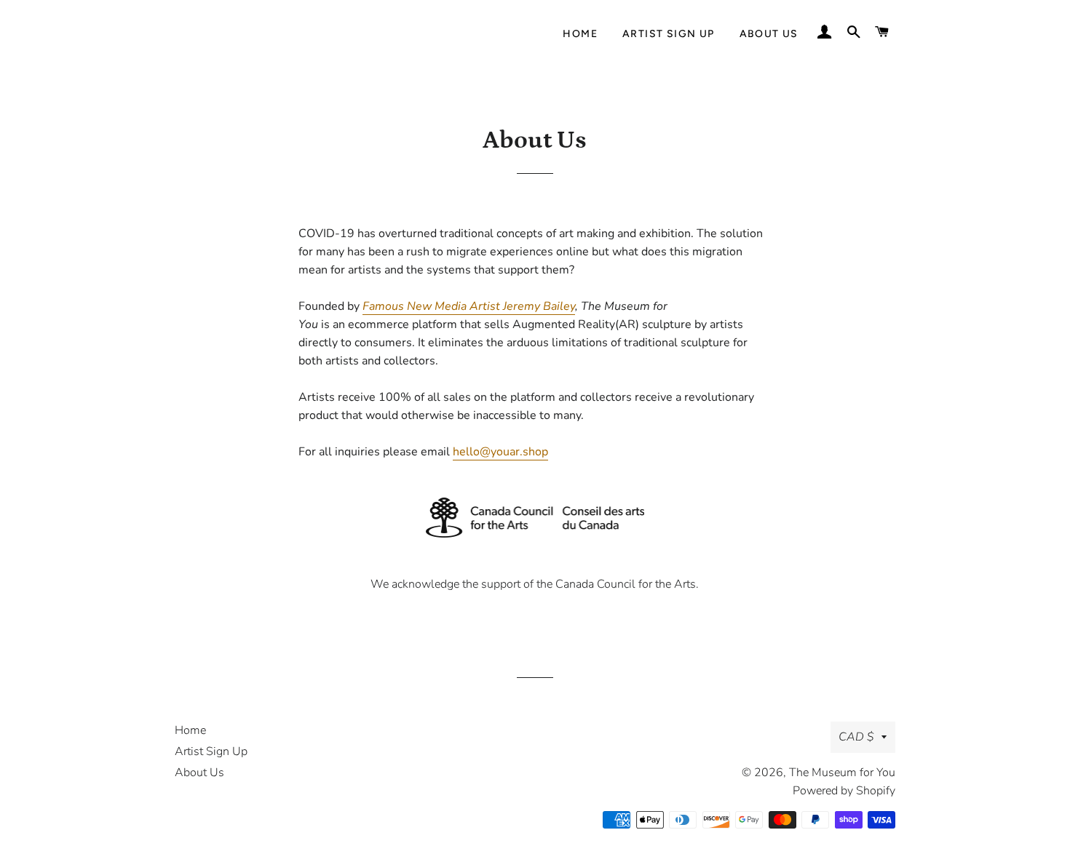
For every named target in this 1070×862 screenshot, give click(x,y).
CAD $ (856, 737)
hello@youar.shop (500, 452)
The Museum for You (842, 773)
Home (580, 34)
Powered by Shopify (844, 791)
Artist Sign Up (668, 34)
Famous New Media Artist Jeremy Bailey (468, 306)
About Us (769, 34)
